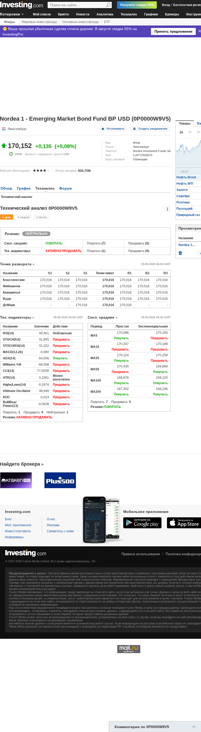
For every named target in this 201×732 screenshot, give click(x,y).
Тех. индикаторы (15, 317)
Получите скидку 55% (137, 5)
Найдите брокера (20, 464)
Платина (183, 202)
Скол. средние (101, 317)
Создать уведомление (153, 128)
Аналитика (105, 14)
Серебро (183, 196)
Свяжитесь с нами (60, 531)
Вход (166, 5)
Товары (185, 123)
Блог (8, 519)
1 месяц (41, 217)
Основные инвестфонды (80, 22)
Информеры (14, 537)
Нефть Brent (186, 177)
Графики (151, 14)
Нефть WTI (184, 183)
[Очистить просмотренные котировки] (180, 252)
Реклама (53, 525)
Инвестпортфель (18, 531)
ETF (107, 22)
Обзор (6, 188)
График (24, 188)
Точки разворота (15, 264)
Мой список (42, 14)
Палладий (184, 208)
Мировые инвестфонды (39, 22)
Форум (65, 188)
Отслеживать (115, 128)
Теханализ (129, 14)
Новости (82, 14)
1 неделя (24, 217)
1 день (6, 217)
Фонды (9, 22)
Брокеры (172, 14)
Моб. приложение (18, 525)
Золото (182, 190)
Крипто (63, 14)
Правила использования (140, 554)
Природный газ (188, 215)
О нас (51, 519)
